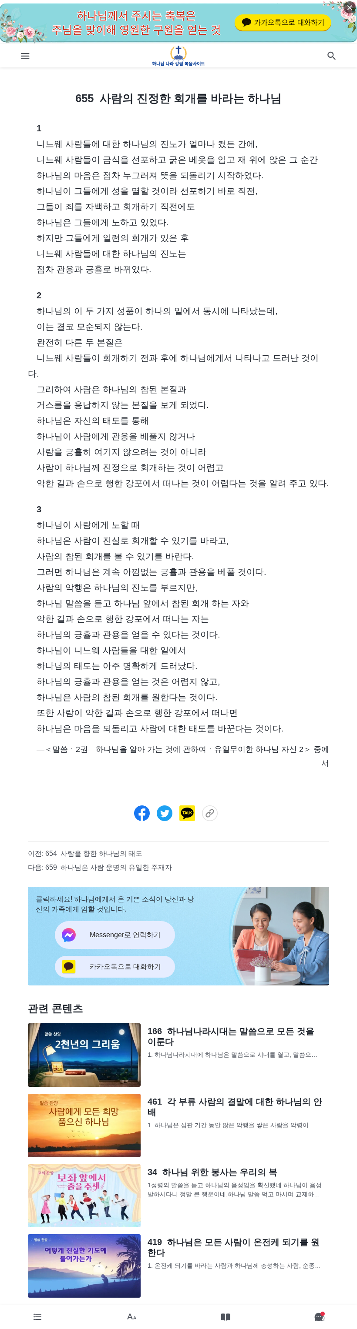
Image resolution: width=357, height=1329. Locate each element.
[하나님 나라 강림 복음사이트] (178, 55)
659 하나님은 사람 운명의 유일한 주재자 (108, 867)
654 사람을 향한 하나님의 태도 (93, 853)
